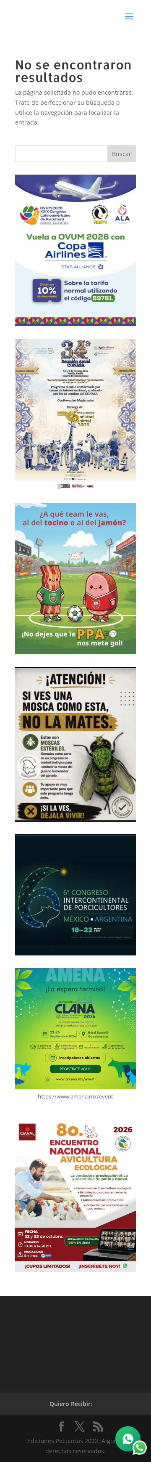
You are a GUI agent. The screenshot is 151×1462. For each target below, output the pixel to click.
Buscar (121, 154)
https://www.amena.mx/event (75, 1096)
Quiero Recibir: (70, 1404)
